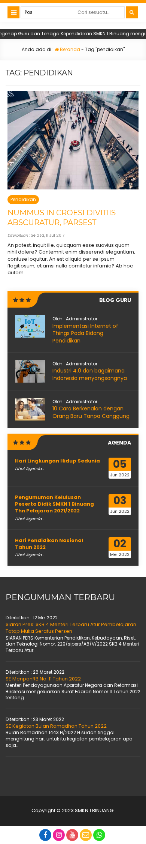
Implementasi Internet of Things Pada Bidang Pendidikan (85, 333)
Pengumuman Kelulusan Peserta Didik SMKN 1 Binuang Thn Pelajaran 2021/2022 (54, 504)
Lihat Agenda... (29, 469)
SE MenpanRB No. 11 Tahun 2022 (43, 678)
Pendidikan (23, 199)
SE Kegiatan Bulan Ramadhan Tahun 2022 (56, 726)
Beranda (69, 49)
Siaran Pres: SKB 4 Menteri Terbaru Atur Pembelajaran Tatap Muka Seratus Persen (71, 628)
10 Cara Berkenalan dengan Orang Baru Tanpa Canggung (91, 412)
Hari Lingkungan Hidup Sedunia (57, 460)
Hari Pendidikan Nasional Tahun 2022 (49, 544)
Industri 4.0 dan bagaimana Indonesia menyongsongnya (89, 374)
